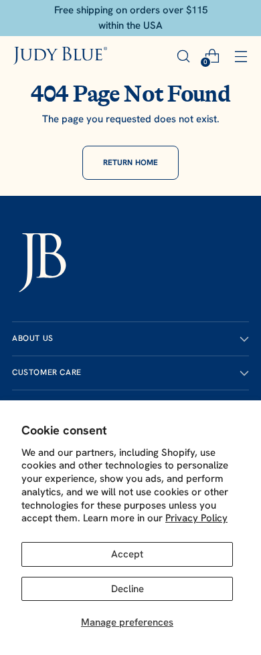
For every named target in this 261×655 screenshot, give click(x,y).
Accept (127, 554)
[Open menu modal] (240, 56)
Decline (127, 589)
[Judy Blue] (60, 56)
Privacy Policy (196, 518)
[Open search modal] (183, 56)
